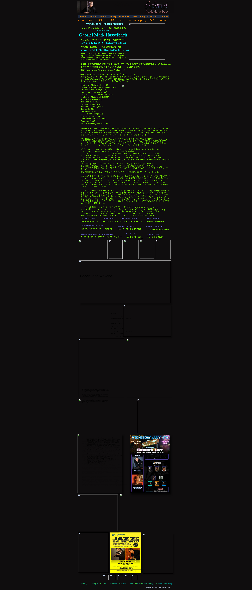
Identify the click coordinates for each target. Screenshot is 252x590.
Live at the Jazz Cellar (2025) (93, 90)
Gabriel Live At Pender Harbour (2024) (97, 95)
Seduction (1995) (88, 121)
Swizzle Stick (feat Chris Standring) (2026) (98, 87)
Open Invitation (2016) (90, 104)
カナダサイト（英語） (134, 237)
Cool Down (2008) (88, 111)
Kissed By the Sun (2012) (92, 107)
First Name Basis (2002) (91, 116)
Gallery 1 (85, 584)
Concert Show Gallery (164, 584)
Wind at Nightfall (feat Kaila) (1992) (96, 124)
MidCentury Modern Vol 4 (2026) (94, 85)
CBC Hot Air (104, 237)
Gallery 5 (122, 584)
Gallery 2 (94, 584)
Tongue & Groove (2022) (91, 99)
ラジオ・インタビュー (115, 237)
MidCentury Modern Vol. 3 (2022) (95, 97)
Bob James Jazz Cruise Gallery (141, 584)
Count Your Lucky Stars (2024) (94, 92)
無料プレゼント (164, 20)
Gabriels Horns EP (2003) (92, 114)
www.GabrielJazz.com (89, 79)
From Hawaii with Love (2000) (93, 119)
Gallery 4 (113, 584)
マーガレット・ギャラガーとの (90, 237)
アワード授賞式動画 (155, 237)
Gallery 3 (103, 584)
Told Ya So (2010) (88, 109)
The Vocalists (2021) (89, 102)
